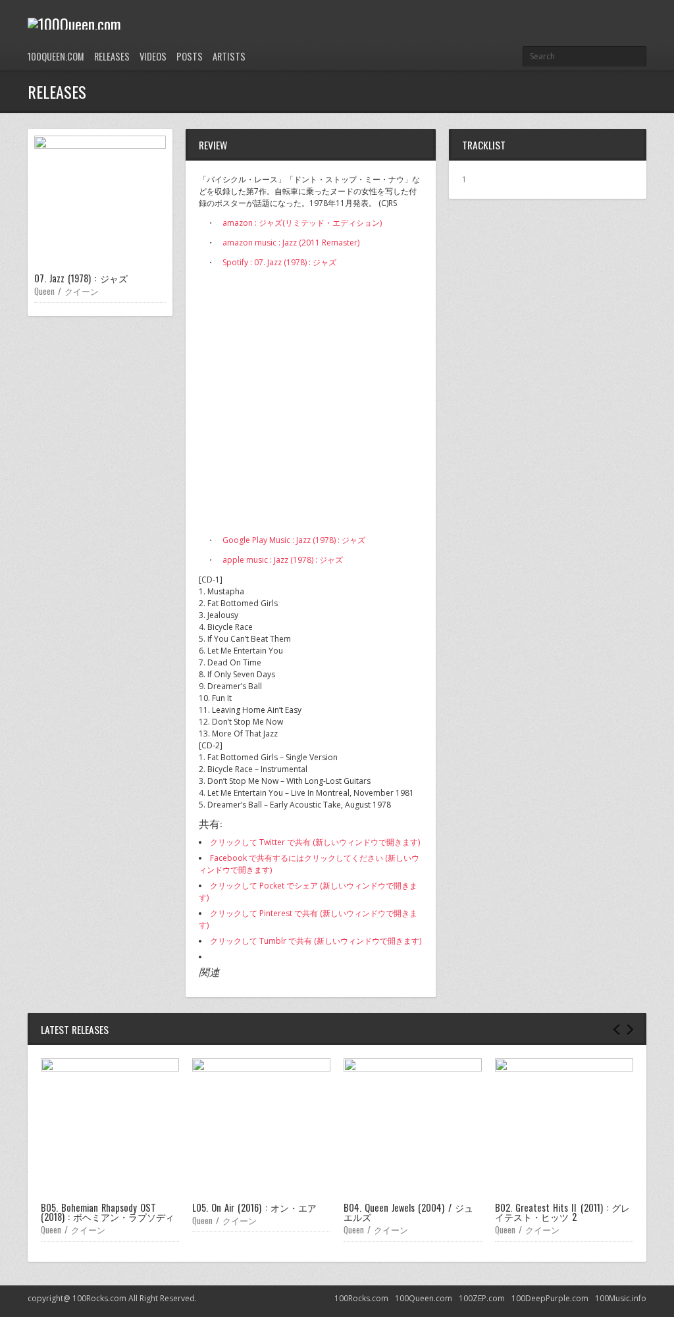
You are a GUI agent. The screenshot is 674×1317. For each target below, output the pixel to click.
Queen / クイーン (66, 290)
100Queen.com (56, 56)
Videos (153, 56)
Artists (229, 56)
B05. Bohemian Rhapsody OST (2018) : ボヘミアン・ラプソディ (107, 1212)
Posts (189, 56)
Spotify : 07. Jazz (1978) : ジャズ (279, 262)
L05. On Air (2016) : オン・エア (254, 1207)
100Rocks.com (361, 1298)
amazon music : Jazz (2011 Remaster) (290, 242)
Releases (112, 56)
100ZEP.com (482, 1298)
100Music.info (620, 1298)
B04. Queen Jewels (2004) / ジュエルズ (408, 1212)
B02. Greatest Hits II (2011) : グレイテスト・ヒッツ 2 (562, 1212)
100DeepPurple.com (549, 1298)
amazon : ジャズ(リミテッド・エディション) (302, 222)
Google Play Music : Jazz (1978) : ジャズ (293, 540)
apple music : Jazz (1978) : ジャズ (282, 559)
